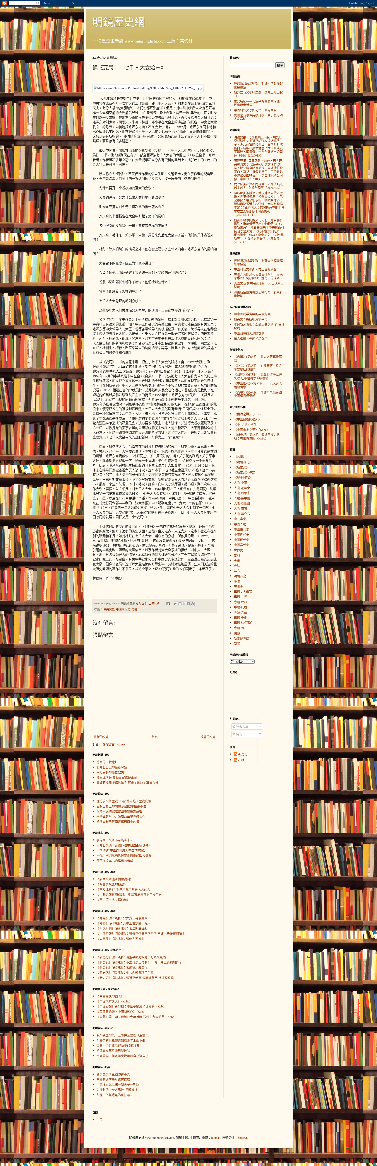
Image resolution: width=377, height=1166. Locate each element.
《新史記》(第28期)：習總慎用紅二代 (121, 967)
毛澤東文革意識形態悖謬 (113, 1050)
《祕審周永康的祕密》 (111, 884)
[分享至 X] (184, 604)
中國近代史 (241, 534)
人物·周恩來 (242, 493)
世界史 (238, 550)
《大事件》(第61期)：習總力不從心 (120, 939)
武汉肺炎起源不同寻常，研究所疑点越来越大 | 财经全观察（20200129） (258, 186)
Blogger (242, 1137)
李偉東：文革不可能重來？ (114, 840)
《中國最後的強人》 (110, 996)
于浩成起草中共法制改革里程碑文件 (120, 816)
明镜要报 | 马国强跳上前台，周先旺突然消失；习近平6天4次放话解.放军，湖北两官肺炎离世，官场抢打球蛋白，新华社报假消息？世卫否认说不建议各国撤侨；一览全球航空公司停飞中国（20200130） (258, 170)
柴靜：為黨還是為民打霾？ (114, 1095)
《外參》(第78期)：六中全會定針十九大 (123, 923)
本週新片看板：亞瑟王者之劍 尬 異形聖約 (259, 326)
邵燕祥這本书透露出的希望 (114, 861)
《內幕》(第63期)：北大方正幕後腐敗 (121, 918)
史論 (237, 566)
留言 (238, 734)
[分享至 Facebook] (188, 604)
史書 (134, 609)
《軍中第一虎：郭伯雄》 (113, 900)
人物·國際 (240, 508)
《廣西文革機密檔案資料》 (114, 879)
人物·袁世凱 (242, 503)
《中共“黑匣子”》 (246, 424)
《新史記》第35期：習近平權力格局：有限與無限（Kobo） (257, 436)
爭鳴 (237, 581)
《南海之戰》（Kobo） (249, 414)
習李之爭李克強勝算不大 (113, 1074)
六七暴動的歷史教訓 (110, 772)
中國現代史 (123, 609)
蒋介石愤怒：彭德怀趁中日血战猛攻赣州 (123, 845)
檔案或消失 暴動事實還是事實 (116, 777)
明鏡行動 (240, 576)
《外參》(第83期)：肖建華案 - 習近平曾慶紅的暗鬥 (258, 367)
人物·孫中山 (242, 498)
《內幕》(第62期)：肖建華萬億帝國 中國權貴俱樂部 (258, 394)
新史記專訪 (241, 638)
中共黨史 (109, 609)
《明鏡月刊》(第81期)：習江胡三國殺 (121, 928)
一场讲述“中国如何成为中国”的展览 (120, 850)
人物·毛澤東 (242, 488)
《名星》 (240, 457)
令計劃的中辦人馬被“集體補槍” (117, 1090)
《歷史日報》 (243, 477)
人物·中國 (240, 483)
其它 (237, 571)
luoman (215, 1137)
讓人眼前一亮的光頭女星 (250, 338)
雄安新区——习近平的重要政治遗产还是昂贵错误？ (258, 103)
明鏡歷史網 (119, 22)
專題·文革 (240, 612)
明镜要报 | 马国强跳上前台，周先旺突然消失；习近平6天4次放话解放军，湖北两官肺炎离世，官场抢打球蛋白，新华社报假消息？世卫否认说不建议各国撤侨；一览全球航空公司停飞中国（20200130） (258, 146)
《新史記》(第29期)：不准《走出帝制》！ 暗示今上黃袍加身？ (139, 962)
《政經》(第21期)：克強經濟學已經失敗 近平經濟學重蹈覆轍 (258, 376)
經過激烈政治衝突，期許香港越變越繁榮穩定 (258, 85)
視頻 (237, 633)
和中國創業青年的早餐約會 (252, 314)
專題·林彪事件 (243, 623)
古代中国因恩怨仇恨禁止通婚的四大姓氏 (123, 855)
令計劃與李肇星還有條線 (113, 1079)
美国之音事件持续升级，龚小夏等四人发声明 (258, 117)
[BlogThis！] (180, 604)
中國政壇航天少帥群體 (249, 333)
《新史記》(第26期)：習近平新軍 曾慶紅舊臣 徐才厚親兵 (135, 978)
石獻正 (242, 760)
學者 (237, 643)
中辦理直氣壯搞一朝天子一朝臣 (117, 1084)
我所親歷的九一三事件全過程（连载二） (123, 1035)
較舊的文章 (208, 737)
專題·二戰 (240, 597)
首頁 (155, 737)
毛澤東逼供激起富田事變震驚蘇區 (119, 811)
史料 (237, 555)
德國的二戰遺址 (107, 762)
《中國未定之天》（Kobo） (114, 1001)
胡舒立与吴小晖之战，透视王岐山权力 (258, 94)
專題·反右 (240, 607)
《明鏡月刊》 (243, 462)
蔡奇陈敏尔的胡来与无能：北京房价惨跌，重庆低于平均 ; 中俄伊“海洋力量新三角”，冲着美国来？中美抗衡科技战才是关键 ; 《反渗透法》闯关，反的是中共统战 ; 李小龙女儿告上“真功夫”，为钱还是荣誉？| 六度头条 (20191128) (259, 231)
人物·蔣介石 (242, 514)
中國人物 (240, 524)
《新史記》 (241, 467)
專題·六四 (240, 602)
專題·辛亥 (240, 617)
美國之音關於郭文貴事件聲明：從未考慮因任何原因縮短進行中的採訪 (258, 276)
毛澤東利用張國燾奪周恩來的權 (117, 822)
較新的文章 (101, 737)
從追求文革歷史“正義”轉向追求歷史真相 (123, 801)
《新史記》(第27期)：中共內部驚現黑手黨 (125, 972)
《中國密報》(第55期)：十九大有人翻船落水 (258, 385)
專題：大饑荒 (243, 592)
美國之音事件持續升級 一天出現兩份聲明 (259, 285)
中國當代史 (241, 545)
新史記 (242, 754)
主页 (99, 1120)
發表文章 (241, 726)
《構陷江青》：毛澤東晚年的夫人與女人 (123, 889)
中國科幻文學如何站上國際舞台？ (257, 110)
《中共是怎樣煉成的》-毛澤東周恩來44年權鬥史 (129, 894)
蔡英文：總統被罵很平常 (250, 319)
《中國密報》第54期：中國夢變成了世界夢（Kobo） (131, 1006)
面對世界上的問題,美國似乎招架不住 (121, 806)
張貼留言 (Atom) (114, 744)
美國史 (238, 586)
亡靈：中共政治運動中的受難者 (117, 1045)
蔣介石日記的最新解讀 (111, 767)
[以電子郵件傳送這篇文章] (176, 604)
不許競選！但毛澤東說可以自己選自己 (122, 1056)
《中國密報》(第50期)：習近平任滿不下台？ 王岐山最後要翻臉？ (140, 933)
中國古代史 (241, 529)
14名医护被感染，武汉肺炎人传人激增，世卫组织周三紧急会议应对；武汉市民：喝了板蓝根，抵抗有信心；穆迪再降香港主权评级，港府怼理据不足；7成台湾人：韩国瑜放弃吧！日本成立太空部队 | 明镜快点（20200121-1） (259, 204)
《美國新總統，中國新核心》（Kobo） (121, 1011)
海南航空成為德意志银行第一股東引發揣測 (258, 294)
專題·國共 (240, 628)
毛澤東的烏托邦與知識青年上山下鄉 (120, 1040)
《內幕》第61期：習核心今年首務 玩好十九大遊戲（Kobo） (136, 1017)
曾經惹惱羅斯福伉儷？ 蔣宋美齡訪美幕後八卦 (127, 783)
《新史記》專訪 (244, 472)
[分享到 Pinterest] (192, 604)
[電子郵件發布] (168, 603)
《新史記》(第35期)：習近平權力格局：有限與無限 (131, 957)
